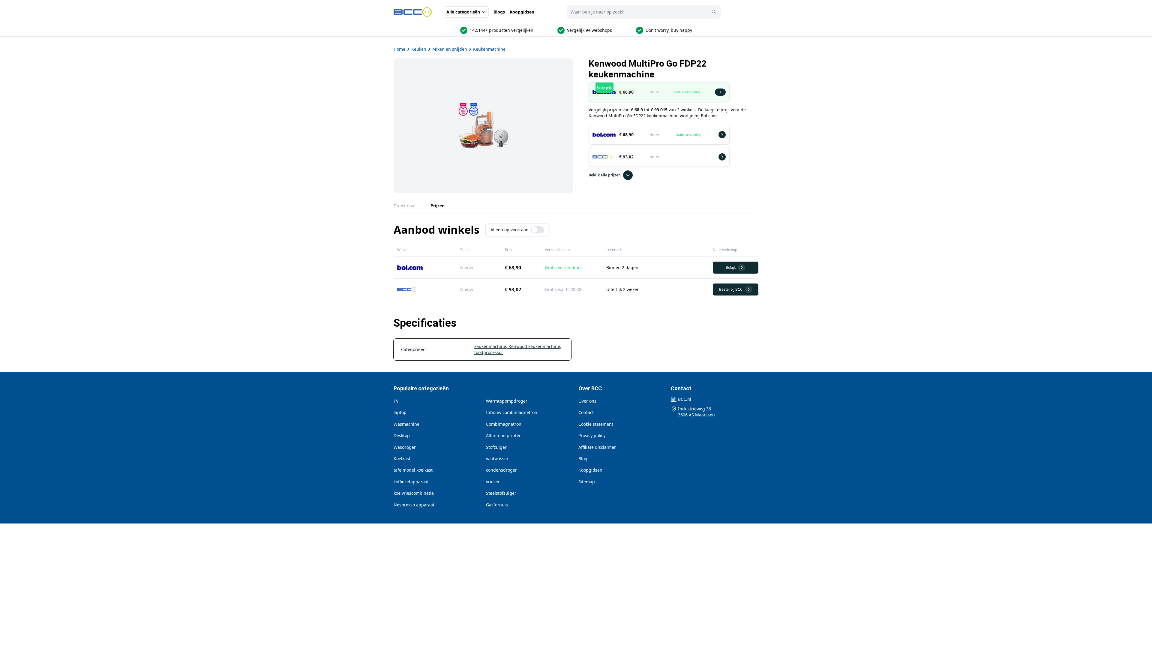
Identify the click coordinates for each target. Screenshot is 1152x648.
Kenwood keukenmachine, (534, 346)
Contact (586, 412)
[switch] (537, 229)
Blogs (499, 12)
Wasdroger (405, 447)
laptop (400, 412)
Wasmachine (406, 424)
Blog (582, 458)
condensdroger (501, 470)
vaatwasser (497, 458)
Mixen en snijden (449, 49)
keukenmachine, (491, 346)
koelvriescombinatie (414, 493)
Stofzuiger (496, 447)
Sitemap (586, 481)
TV (396, 401)
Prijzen (437, 205)
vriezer (493, 481)
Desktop (402, 435)
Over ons (587, 401)
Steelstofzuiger (501, 493)
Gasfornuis (497, 505)
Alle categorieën (463, 12)
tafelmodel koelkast (413, 470)
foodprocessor (488, 352)
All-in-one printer (503, 435)
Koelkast (402, 458)
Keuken (418, 49)
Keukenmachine (489, 49)
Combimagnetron (503, 424)
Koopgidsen (522, 12)
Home (399, 49)
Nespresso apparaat (414, 505)
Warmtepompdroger (506, 401)
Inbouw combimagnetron (511, 412)
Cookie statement (595, 424)
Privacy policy (591, 435)
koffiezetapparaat (411, 481)
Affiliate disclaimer (597, 447)
